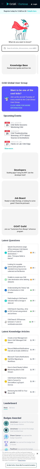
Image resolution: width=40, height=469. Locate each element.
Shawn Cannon (15, 435)
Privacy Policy (22, 460)
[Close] (37, 453)
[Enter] (4, 48)
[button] (2, 4)
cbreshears (14, 422)
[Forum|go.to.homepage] (15, 4)
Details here (31, 11)
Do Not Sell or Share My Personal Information (21, 465)
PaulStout (13, 449)
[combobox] (20, 48)
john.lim (13, 442)
